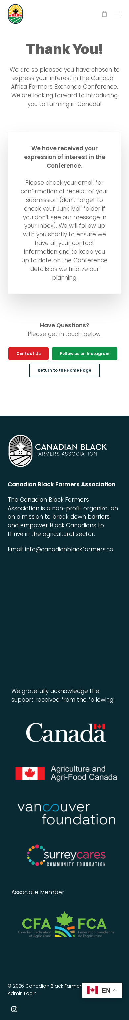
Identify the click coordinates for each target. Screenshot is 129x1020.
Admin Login (22, 993)
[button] (117, 14)
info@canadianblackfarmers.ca (69, 549)
